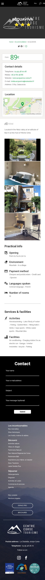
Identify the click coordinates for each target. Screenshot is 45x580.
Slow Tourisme (13, 463)
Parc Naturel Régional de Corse (19, 453)
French (44, 3)
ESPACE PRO (22, 505)
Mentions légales (14, 498)
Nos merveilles (13, 429)
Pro (35, 3)
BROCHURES (22, 512)
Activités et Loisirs (14, 481)
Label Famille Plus (14, 466)
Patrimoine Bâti (13, 456)
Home (11, 42)
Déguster (11, 477)
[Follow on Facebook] (26, 558)
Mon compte (12, 495)
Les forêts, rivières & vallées (18, 435)
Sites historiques (14, 432)
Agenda (11, 487)
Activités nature (13, 443)
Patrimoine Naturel (14, 450)
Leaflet (23, 114)
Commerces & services (16, 484)
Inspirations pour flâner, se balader (20, 460)
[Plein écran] (6, 100)
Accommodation (20, 42)
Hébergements (13, 474)
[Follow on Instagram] (18, 558)
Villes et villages (14, 447)
